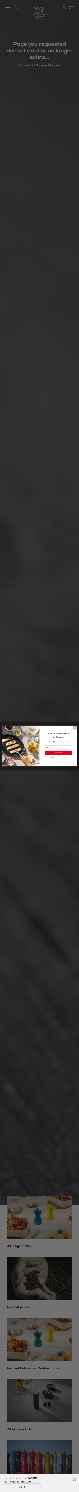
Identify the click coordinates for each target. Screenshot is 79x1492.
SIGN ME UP (58, 753)
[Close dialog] (75, 728)
